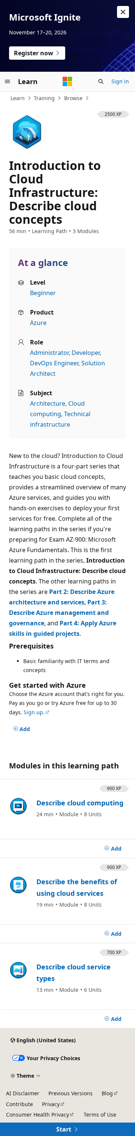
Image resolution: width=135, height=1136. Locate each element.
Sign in (120, 81)
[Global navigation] (7, 81)
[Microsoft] (67, 81)
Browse (73, 98)
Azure (38, 323)
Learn (17, 98)
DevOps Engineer (54, 363)
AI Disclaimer (22, 1093)
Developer (86, 353)
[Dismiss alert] (123, 12)
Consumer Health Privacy (37, 1114)
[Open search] (100, 81)
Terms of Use (100, 1114)
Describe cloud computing (79, 802)
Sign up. (34, 712)
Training (44, 98)
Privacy (51, 1104)
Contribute (19, 1104)
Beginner (43, 293)
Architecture (47, 403)
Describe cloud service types (73, 972)
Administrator (49, 353)
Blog (107, 1093)
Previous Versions (70, 1093)
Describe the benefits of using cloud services (76, 887)
